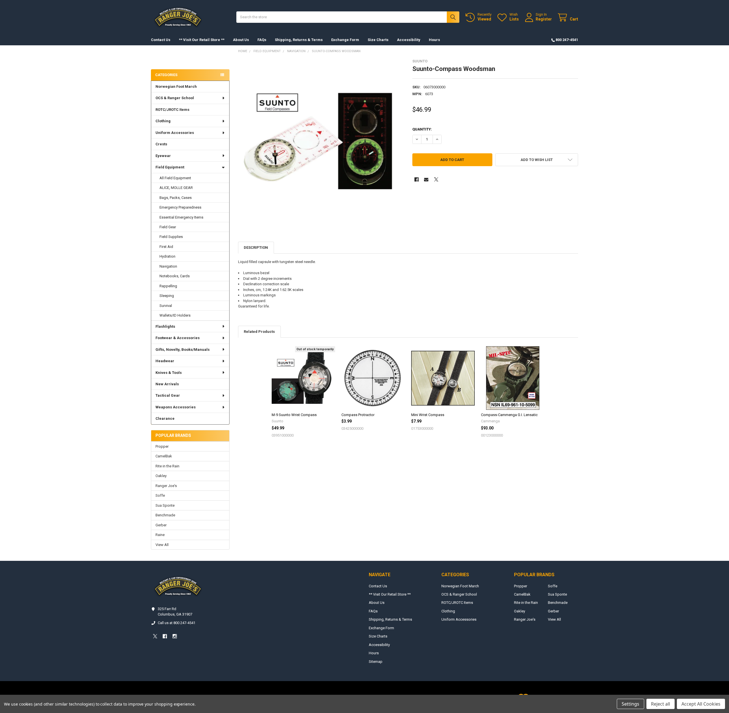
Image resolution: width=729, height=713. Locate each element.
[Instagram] (175, 636)
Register (544, 19)
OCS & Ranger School (174, 98)
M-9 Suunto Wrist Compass (294, 415)
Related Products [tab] (259, 331)
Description (256, 247)
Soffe (160, 495)
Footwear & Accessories (177, 338)
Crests (161, 144)
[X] (436, 179)
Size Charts (378, 40)
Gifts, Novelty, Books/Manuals (182, 349)
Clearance (165, 418)
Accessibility (408, 40)
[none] (321, 142)
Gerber (161, 525)
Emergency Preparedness (180, 207)
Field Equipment (169, 167)
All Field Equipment (175, 178)
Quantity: (422, 129)
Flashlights (165, 326)
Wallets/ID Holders (175, 315)
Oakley (161, 476)
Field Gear (167, 227)
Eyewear (163, 156)
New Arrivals (167, 384)
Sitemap (375, 661)
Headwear (164, 361)
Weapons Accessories (175, 407)
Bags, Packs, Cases (175, 197)
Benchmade (165, 515)
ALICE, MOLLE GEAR (176, 188)
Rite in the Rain (167, 466)
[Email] (426, 179)
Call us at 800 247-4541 (176, 623)
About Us (241, 40)
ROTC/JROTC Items (172, 109)
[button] (536, 159)
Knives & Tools (168, 372)
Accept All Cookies (700, 704)
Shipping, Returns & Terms (299, 40)
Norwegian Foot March (176, 86)
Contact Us (160, 40)
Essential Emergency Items (181, 217)
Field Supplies (171, 237)
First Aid (166, 247)
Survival (165, 305)
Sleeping (166, 296)
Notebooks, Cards (174, 276)
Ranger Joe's (166, 486)
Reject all (660, 704)
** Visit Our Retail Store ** (201, 40)
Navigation (168, 266)
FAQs (261, 40)
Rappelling (168, 286)
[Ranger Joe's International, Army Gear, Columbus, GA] (159, 58)
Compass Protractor (357, 415)
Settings (630, 704)
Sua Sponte (165, 505)
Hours (434, 40)
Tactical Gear (167, 395)
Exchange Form (345, 40)
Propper (162, 446)
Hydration (167, 256)
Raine (160, 535)
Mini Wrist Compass (427, 415)
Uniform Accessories (174, 133)
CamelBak (163, 456)
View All (162, 545)
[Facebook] (416, 179)
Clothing (163, 121)
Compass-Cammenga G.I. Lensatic (509, 415)
